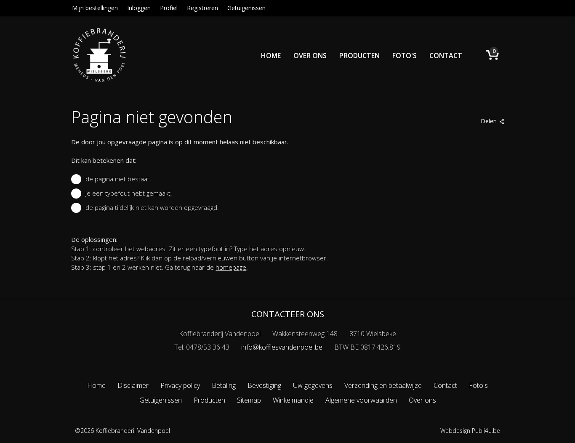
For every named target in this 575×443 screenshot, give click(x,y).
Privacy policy (180, 385)
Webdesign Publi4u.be (470, 431)
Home (271, 55)
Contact (445, 55)
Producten (359, 55)
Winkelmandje (293, 400)
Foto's (404, 55)
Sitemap (249, 400)
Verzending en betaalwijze (383, 385)
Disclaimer (133, 385)
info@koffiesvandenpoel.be (281, 347)
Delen (489, 121)
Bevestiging (264, 385)
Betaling (224, 385)
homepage (231, 267)
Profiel (169, 8)
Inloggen (139, 8)
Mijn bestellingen (95, 8)
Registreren (202, 8)
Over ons (310, 55)
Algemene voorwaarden (361, 400)
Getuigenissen (246, 8)
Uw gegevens (313, 385)
